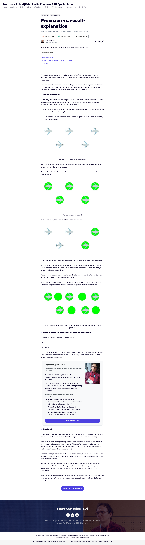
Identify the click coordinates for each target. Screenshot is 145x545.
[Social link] (68, 515)
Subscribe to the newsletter (72, 488)
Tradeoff (45, 63)
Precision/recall (47, 57)
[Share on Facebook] (102, 41)
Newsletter (82, 7)
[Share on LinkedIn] (95, 41)
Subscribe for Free (72, 421)
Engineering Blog (25, 7)
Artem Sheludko (104, 535)
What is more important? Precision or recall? (57, 60)
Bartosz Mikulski (50, 41)
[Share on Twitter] (99, 41)
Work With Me (71, 7)
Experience (13, 7)
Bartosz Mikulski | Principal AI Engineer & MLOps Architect (39, 4)
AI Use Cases (38, 7)
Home (5, 7)
